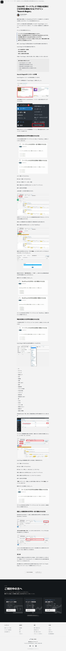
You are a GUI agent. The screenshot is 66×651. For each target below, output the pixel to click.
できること (21, 633)
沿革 (20, 629)
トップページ (6, 625)
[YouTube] (30, 646)
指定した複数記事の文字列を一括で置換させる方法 (27, 67)
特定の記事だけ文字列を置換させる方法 (26, 66)
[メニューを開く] (2, 2)
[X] (33, 646)
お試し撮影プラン (7, 631)
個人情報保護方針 (51, 633)
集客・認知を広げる (37, 627)
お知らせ (50, 629)
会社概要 (20, 627)
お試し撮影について (49, 610)
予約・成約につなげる (37, 631)
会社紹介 (20, 625)
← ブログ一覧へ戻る (29, 572)
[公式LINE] (36, 646)
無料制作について (11, 610)
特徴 (20, 631)
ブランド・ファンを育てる (38, 633)
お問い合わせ (51, 631)
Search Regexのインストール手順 (25, 62)
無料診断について (30, 610)
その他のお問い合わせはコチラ (32, 615)
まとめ (20, 69)
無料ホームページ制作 (7, 627)
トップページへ (38, 572)
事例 (34, 625)
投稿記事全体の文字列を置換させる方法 (26, 64)
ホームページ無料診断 (7, 629)
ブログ (50, 627)
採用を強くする (36, 629)
